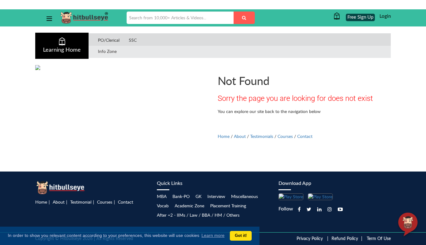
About (240, 136)
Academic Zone (189, 206)
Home (224, 136)
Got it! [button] (241, 235)
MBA (162, 196)
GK (198, 196)
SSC (133, 40)
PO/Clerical (108, 40)
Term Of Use (379, 239)
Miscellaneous (244, 196)
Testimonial (80, 202)
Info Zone (107, 51)
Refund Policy (345, 239)
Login (385, 16)
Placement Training (228, 206)
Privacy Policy (310, 239)
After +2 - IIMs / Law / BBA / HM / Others (198, 215)
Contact (304, 136)
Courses (285, 136)
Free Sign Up (360, 17)
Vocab (163, 206)
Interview (216, 196)
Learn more (213, 235)
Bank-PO (181, 196)
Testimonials (261, 136)
